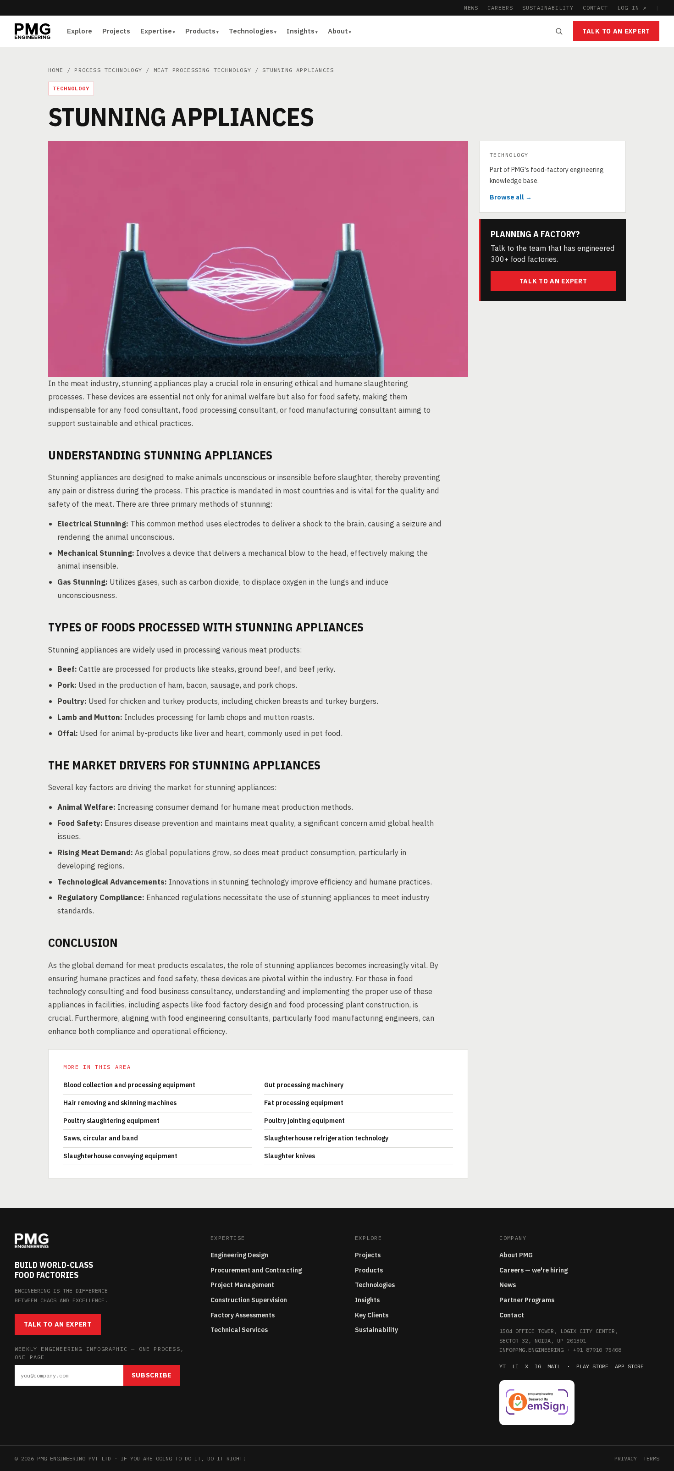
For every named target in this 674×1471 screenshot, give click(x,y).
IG (538, 1366)
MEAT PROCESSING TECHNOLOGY (202, 69)
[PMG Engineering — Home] (32, 31)
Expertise (156, 31)
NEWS (471, 7)
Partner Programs (526, 1300)
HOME (55, 69)
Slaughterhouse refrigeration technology (326, 1138)
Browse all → (511, 197)
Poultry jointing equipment (304, 1121)
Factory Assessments (242, 1315)
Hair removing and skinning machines (120, 1103)
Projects (116, 31)
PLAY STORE (592, 1366)
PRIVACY (625, 1458)
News (507, 1285)
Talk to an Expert (616, 31)
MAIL (553, 1366)
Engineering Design (239, 1255)
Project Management (242, 1285)
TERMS (651, 1458)
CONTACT (595, 7)
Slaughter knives (289, 1156)
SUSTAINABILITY (547, 7)
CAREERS (500, 7)
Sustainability (376, 1330)
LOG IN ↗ (631, 7)
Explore (79, 31)
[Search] (559, 31)
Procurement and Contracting (256, 1270)
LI (515, 1366)
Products (200, 31)
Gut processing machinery (303, 1085)
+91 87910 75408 (597, 1349)
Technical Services (239, 1330)
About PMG (516, 1255)
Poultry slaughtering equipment (111, 1121)
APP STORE (629, 1366)
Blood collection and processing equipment (129, 1085)
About (338, 31)
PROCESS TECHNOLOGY (108, 69)
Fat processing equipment (303, 1103)
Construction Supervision (248, 1300)
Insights (301, 31)
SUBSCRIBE (151, 1375)
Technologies (251, 31)
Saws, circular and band (100, 1138)
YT (502, 1366)
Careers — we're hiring (533, 1270)
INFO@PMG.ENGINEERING (531, 1349)
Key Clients (371, 1315)
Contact (511, 1315)
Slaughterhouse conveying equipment (120, 1156)
